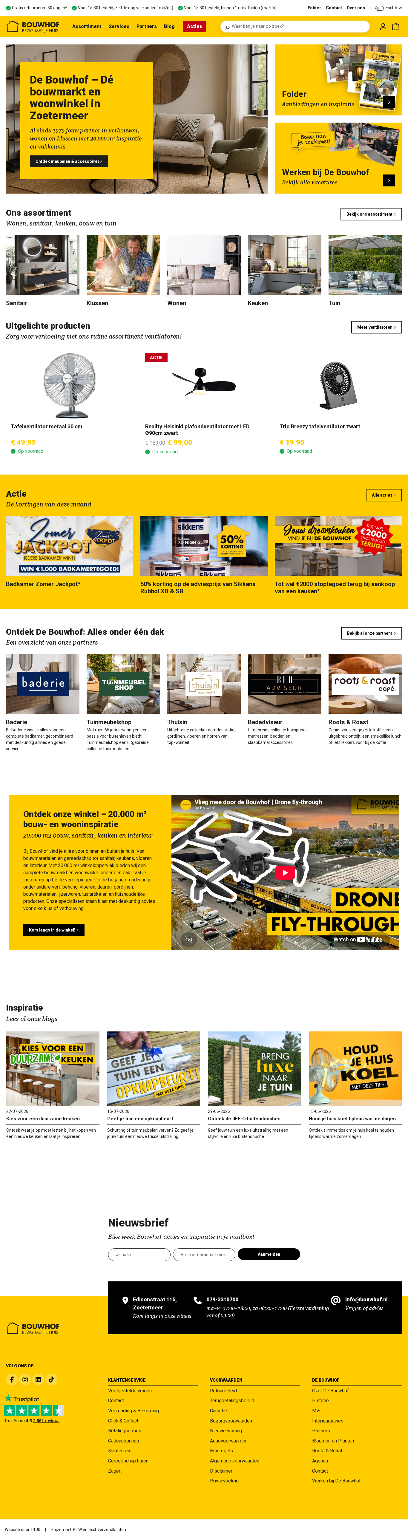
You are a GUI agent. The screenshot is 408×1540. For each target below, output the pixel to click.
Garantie (218, 1411)
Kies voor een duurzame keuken (43, 1119)
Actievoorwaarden (229, 1441)
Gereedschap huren (128, 1461)
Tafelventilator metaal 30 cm (46, 426)
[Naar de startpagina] (32, 27)
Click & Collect (123, 1421)
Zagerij (115, 1471)
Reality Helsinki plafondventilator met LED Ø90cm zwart (197, 429)
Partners (321, 1431)
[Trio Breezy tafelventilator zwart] (338, 385)
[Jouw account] (383, 26)
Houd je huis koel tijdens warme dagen (352, 1119)
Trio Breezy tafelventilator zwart (320, 426)
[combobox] (299, 27)
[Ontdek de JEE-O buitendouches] (254, 1068)
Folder (314, 7)
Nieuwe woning (226, 1431)
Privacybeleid (224, 1481)
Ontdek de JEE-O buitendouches (244, 1119)
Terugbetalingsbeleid (232, 1400)
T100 (35, 1529)
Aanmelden (269, 1254)
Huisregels (221, 1450)
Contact (334, 7)
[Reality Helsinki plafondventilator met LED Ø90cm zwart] (204, 385)
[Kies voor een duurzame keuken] (52, 1068)
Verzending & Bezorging (133, 1411)
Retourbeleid (223, 1391)
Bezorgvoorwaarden (231, 1421)
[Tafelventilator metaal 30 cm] (69, 385)
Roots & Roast (327, 1450)
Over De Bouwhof (330, 1391)
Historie (320, 1400)
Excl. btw (394, 7)
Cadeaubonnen (123, 1441)
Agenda (320, 1461)
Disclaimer (221, 1471)
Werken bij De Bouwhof (336, 1481)
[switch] (379, 8)
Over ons (356, 7)
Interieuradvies (327, 1421)
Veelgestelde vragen (130, 1391)
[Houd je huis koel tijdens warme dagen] (355, 1068)
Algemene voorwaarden (234, 1461)
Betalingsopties (124, 1431)
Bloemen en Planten (333, 1441)
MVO (317, 1411)
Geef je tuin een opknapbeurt (140, 1119)
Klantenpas (119, 1450)
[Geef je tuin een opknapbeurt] (153, 1068)
